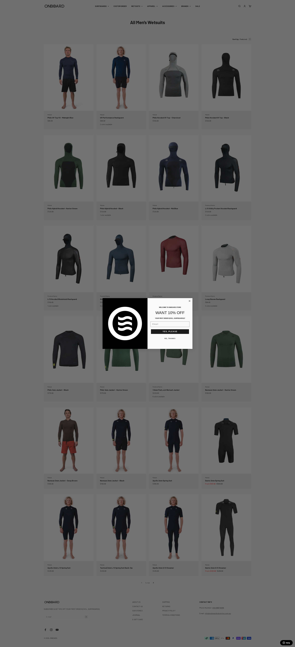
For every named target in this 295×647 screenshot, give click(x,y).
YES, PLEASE (170, 331)
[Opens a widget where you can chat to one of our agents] (286, 643)
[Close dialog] (189, 301)
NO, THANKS (170, 338)
